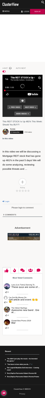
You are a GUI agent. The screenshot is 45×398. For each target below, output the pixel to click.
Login (6, 201)
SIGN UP (37, 11)
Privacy (22, 394)
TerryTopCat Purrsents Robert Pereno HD (21, 373)
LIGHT (5, 68)
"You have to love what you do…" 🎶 (20, 364)
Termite (12, 129)
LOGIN (26, 11)
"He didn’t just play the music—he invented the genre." (22, 360)
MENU (7, 11)
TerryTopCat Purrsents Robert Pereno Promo (23, 377)
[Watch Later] (22, 101)
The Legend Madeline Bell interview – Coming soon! (23, 369)
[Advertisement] (22, 38)
